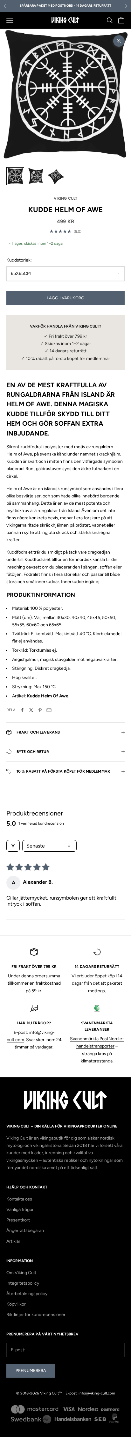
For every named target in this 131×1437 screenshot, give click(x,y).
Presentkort (18, 1220)
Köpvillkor (16, 1304)
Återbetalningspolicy (26, 1293)
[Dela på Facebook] (22, 710)
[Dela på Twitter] (31, 710)
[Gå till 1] (15, 176)
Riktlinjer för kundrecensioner (36, 1314)
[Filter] (13, 846)
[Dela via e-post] (49, 710)
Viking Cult (65, 198)
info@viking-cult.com (97, 1393)
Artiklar (13, 1241)
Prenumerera (31, 1370)
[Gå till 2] (36, 176)
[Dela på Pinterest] (40, 710)
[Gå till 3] (56, 176)
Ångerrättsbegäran (25, 1230)
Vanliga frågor (20, 1209)
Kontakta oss (19, 1199)
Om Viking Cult (21, 1272)
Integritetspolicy (22, 1283)
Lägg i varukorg (65, 298)
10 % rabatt (37, 358)
